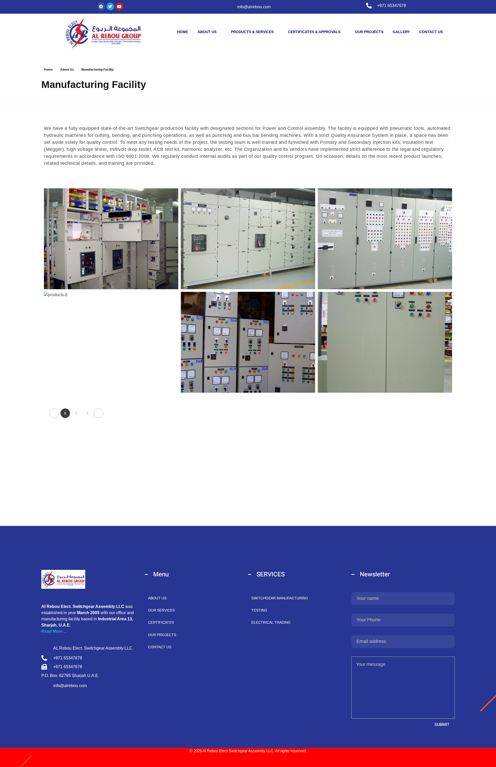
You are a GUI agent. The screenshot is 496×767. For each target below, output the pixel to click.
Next (98, 413)
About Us (67, 69)
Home (48, 69)
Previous (54, 413)
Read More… (54, 631)
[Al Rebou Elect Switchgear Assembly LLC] (103, 33)
